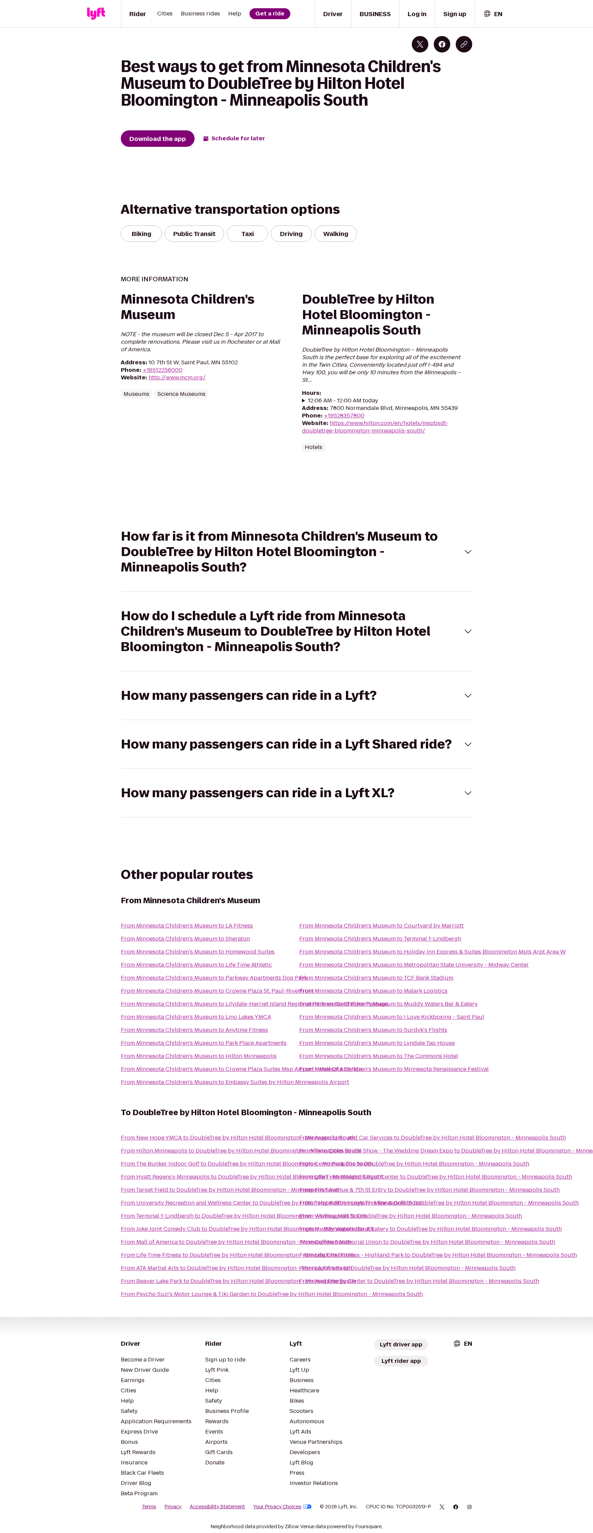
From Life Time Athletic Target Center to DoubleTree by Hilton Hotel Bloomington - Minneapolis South (435, 1177)
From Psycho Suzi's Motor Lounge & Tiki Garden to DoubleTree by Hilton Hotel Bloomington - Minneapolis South (272, 1294)
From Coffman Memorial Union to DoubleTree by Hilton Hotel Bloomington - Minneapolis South (427, 1242)
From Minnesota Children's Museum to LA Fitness (187, 926)
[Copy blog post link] (464, 44)
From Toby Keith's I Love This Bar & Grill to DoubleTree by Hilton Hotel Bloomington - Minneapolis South (439, 1203)
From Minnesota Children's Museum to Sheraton (185, 939)
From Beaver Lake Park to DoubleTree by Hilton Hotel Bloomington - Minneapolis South (238, 1281)
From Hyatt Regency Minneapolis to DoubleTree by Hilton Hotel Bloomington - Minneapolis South (252, 1177)
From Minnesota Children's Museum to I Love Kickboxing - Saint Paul (391, 1017)
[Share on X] (420, 44)
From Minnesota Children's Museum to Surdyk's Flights (373, 1030)
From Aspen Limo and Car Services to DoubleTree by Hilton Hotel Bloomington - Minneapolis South (432, 1138)
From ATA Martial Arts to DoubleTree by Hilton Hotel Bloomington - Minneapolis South (236, 1268)
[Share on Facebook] (442, 44)
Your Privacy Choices (277, 1506)
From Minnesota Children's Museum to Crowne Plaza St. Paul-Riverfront (217, 991)
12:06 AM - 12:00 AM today (343, 400)
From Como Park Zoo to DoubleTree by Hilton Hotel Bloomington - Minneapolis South (414, 1164)
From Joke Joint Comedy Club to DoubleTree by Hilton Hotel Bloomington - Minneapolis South (247, 1229)
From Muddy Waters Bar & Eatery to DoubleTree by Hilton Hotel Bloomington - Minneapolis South (430, 1229)
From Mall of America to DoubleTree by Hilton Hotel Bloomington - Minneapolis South (236, 1242)
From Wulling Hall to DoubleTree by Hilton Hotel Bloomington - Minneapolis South (410, 1216)
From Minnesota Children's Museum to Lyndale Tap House (377, 1043)
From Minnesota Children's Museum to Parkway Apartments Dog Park (214, 978)
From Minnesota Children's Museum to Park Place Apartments (204, 1043)
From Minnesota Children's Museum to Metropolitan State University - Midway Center (414, 965)
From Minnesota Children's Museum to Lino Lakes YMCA (196, 1017)
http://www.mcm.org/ (177, 377)
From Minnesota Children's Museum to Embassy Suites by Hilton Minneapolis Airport (235, 1082)
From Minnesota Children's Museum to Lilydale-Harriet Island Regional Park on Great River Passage (254, 1004)
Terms (149, 1506)
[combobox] (492, 14)
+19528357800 (344, 416)
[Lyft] (96, 14)
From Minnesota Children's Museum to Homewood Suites (198, 952)
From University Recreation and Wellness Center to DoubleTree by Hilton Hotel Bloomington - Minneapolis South (273, 1203)
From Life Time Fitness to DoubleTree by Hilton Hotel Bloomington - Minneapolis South (237, 1255)
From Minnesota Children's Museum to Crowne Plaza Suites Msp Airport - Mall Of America (241, 1069)
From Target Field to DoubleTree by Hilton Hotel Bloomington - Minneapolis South (231, 1190)
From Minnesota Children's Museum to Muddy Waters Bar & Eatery (388, 1004)
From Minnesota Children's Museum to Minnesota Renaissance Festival (394, 1069)
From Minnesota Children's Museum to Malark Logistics (373, 991)
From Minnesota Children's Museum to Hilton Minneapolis (199, 1056)
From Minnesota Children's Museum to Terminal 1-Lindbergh (380, 939)
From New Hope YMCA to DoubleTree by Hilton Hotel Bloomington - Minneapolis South (238, 1138)
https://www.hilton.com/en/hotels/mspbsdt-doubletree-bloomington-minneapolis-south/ (375, 427)
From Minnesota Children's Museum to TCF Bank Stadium (376, 978)
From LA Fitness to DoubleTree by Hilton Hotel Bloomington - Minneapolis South (407, 1268)
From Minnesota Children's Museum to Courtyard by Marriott (381, 926)
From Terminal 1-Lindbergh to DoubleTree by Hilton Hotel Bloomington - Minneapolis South (244, 1216)
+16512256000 (163, 370)
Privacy (173, 1506)
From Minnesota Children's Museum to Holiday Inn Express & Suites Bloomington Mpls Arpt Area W (432, 952)
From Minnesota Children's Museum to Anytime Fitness (194, 1030)
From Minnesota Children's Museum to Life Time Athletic (196, 965)
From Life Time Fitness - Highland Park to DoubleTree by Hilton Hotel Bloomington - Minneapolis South (438, 1255)
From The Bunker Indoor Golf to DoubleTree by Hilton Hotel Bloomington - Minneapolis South (247, 1164)
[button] (296, 552)
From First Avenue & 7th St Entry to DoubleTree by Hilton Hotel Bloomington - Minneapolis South (429, 1190)
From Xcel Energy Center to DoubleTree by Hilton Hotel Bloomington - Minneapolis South (419, 1281)
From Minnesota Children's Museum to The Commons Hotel (378, 1056)
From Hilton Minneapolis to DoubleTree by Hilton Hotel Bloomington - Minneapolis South (241, 1151)
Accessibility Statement (217, 1506)
